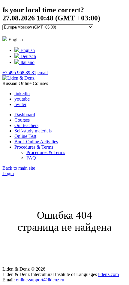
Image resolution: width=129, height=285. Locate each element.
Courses (22, 120)
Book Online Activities (36, 141)
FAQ (31, 157)
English (27, 50)
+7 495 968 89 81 (19, 72)
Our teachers (26, 125)
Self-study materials (33, 130)
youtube (22, 99)
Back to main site (18, 168)
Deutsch (27, 56)
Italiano (26, 62)
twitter (20, 104)
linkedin (22, 93)
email (43, 72)
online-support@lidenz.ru (40, 279)
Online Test (25, 136)
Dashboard (24, 114)
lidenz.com (108, 274)
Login (8, 173)
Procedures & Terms (33, 147)
